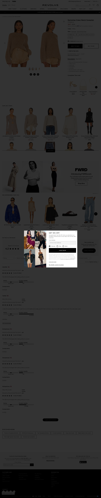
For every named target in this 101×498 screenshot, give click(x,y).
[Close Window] (76, 232)
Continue (62, 250)
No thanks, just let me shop (56, 265)
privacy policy (72, 257)
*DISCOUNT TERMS (52, 261)
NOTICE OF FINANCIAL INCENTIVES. (67, 259)
